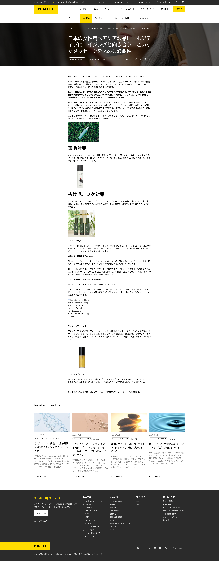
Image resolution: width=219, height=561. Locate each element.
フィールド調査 (88, 530)
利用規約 (166, 520)
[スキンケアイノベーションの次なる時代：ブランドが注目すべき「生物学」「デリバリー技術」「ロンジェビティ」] (90, 422)
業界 (96, 9)
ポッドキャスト (143, 18)
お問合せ (179, 9)
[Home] (69, 28)
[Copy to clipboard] (149, 59)
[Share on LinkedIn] (145, 59)
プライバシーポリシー (171, 517)
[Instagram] (138, 548)
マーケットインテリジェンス (120, 523)
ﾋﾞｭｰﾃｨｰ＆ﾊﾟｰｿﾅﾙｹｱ (89, 520)
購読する (40, 513)
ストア (141, 2)
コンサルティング (146, 9)
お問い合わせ (117, 2)
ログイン (149, 2)
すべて (74, 18)
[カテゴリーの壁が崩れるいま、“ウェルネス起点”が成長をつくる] (167, 422)
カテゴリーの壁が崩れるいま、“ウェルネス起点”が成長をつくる (166, 445)
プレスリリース (130, 2)
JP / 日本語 (164, 2)
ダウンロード (37, 2)
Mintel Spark (88, 504)
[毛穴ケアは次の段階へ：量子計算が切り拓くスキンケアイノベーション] (52, 422)
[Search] (183, 2)
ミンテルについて (103, 2)
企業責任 (113, 514)
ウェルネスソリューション (92, 501)
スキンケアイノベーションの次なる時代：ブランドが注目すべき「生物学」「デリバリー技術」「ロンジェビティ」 (89, 449)
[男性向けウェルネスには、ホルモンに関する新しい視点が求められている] (129, 422)
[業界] (99, 9)
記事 (88, 18)
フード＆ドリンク (89, 523)
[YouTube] (160, 548)
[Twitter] (149, 548)
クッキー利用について (171, 501)
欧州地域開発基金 (116, 517)
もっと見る (38, 476)
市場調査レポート (89, 517)
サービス (83, 9)
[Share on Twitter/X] (140, 59)
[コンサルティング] (155, 9)
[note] (165, 548)
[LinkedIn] (154, 548)
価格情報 (164, 9)
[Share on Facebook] (136, 59)
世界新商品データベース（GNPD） (91, 512)
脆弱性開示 (113, 504)
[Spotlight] (114, 9)
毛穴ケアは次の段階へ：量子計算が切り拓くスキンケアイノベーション (51, 447)
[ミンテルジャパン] (46, 9)
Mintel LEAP (87, 507)
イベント (113, 520)
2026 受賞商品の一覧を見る (78, 2)
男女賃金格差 (167, 504)
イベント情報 (123, 18)
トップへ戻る (41, 521)
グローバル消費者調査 (91, 526)
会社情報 (114, 496)
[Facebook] (143, 548)
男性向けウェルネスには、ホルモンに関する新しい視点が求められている (128, 447)
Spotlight (109, 9)
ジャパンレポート (127, 9)
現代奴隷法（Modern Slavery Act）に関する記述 (173, 512)
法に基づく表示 (170, 496)
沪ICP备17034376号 (82, 554)
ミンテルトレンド (89, 536)
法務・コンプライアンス (171, 507)
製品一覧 (87, 496)
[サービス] (88, 9)
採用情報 (113, 507)
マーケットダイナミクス (91, 533)
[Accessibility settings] (176, 2)
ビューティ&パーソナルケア (94, 28)
